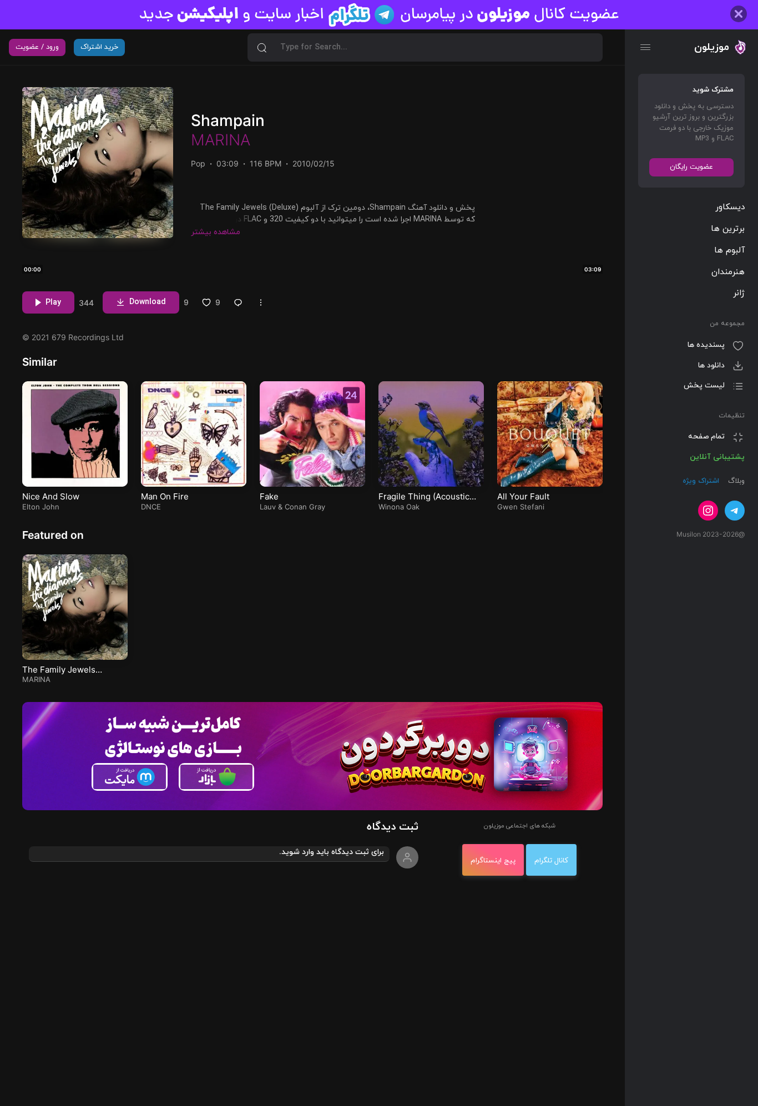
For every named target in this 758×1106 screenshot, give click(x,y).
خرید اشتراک (99, 47)
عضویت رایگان (691, 167)
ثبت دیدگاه (392, 827)
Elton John (40, 506)
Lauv (268, 506)
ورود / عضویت (37, 47)
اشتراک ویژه (701, 482)
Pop (198, 163)
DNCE (151, 506)
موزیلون (711, 47)
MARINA (220, 139)
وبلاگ (735, 482)
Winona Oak (399, 506)
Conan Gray (305, 506)
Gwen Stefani (520, 506)
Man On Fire (165, 496)
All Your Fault (523, 496)
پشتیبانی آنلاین (717, 457)
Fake (269, 496)
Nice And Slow (50, 496)
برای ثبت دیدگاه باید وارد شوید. (331, 852)
